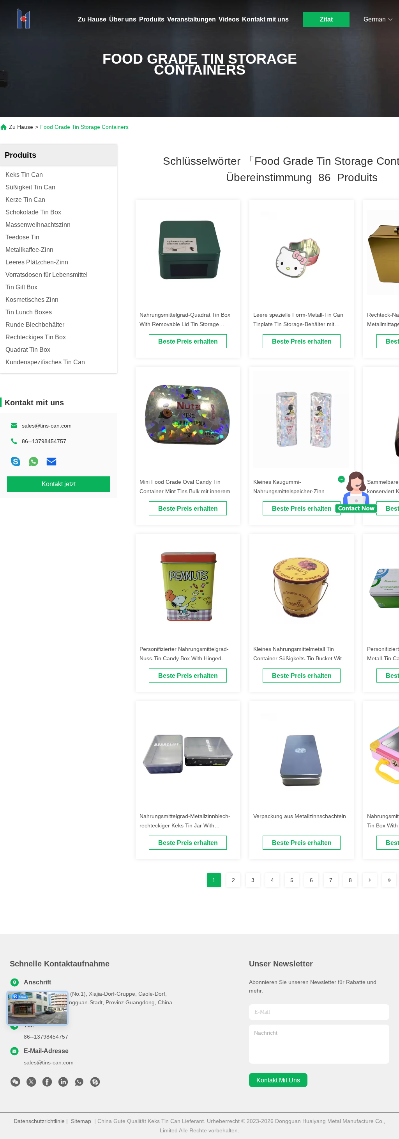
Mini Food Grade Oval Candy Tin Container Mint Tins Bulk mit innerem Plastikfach (184, 491)
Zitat (326, 19)
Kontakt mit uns (265, 19)
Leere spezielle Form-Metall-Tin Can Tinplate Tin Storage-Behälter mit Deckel (298, 324)
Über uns (122, 19)
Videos (229, 19)
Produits (151, 19)
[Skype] (15, 461)
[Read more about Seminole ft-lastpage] (389, 880)
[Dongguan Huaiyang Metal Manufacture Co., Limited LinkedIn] (63, 1084)
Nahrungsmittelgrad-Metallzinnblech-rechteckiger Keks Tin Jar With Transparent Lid (184, 825)
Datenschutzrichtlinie (39, 1121)
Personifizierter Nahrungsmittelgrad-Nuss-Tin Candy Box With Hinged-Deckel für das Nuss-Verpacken (184, 658)
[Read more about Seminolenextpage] (370, 880)
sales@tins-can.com (47, 425)
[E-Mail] (51, 461)
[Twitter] (31, 1084)
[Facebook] (47, 1084)
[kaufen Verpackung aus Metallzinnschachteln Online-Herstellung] (301, 753)
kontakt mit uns (278, 1080)
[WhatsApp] (33, 461)
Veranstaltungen (191, 19)
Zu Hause (92, 19)
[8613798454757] (79, 1084)
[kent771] (95, 1084)
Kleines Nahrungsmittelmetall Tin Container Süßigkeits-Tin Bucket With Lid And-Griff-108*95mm (299, 658)
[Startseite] (23, 19)
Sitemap (81, 1121)
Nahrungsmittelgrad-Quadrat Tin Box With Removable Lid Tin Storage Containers (184, 324)
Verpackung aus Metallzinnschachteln (299, 816)
